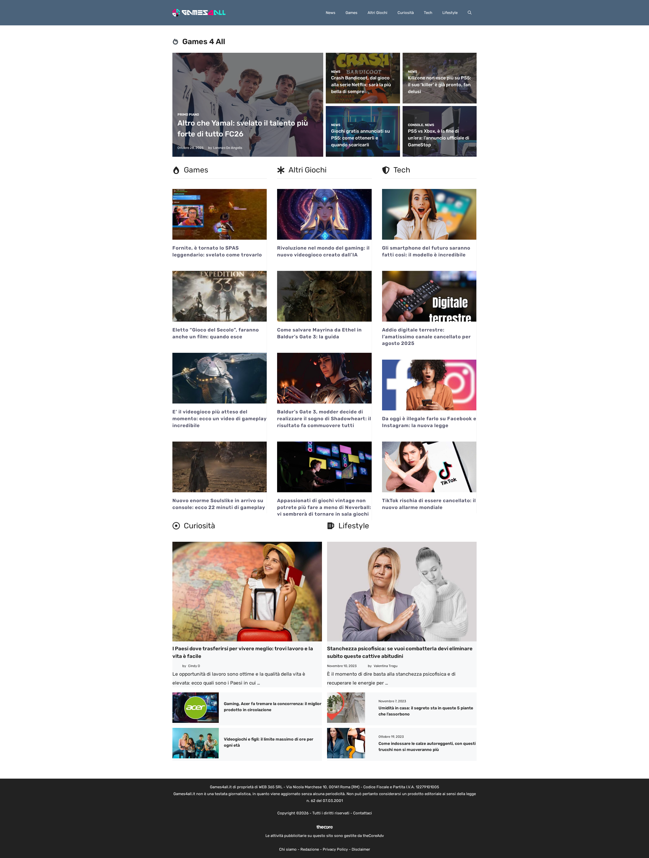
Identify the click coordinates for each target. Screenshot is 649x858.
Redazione (309, 849)
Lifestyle (450, 12)
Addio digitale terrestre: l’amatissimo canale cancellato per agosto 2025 (426, 336)
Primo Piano (188, 114)
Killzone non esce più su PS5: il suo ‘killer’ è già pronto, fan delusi (439, 84)
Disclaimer (361, 849)
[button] (470, 12)
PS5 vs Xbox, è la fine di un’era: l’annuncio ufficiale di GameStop (438, 138)
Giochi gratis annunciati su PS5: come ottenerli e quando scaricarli (360, 138)
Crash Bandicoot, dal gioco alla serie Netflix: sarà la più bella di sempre (361, 84)
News (330, 12)
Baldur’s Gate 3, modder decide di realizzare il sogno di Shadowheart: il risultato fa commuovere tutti (324, 418)
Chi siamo (288, 849)
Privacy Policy (335, 849)
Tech (428, 12)
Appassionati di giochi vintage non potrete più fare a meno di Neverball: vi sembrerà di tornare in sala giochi (324, 507)
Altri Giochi (377, 12)
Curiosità (406, 12)
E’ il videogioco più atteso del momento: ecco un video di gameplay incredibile (219, 418)
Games (351, 12)
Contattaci (362, 813)
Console (415, 125)
